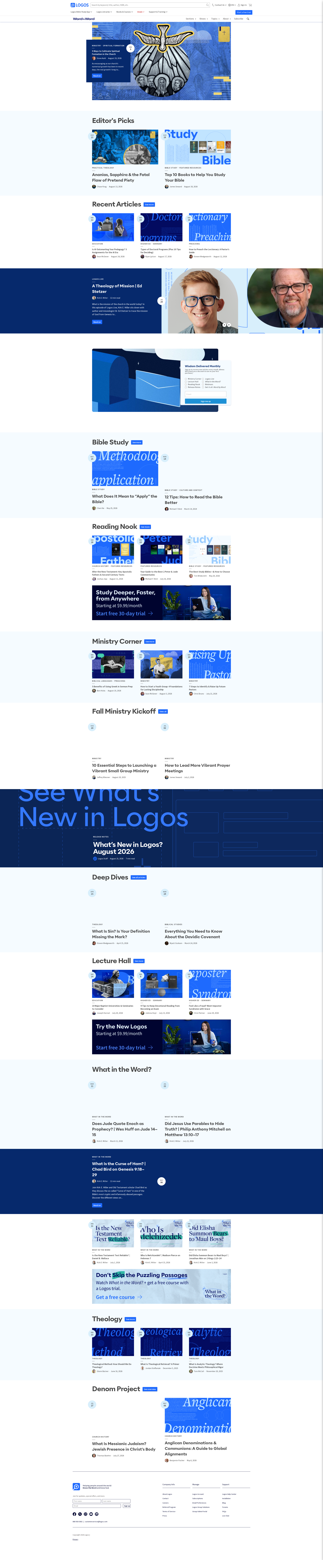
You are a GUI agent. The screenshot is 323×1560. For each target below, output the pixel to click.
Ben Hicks (101, 690)
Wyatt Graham (176, 943)
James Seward (176, 186)
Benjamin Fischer (177, 1460)
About (226, 18)
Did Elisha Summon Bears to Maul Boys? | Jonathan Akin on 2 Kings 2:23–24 (208, 1257)
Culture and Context (190, 490)
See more (149, 204)
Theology (97, 924)
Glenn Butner (103, 1371)
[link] (248, 18)
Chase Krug (102, 186)
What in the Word (101, 1116)
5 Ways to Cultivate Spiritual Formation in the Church (106, 53)
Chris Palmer (199, 1013)
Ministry (96, 46)
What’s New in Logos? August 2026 (128, 848)
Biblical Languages (102, 681)
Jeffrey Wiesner (103, 777)
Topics (214, 18)
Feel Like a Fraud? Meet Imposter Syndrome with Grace (205, 1007)
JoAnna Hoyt (151, 1013)
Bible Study (171, 167)
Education (97, 244)
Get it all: (215, 387)
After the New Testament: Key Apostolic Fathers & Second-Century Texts (112, 573)
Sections (190, 18)
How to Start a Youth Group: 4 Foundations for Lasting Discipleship (161, 688)
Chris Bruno (199, 693)
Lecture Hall (193, 382)
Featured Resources (190, 167)
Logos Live (98, 279)
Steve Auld (101, 58)
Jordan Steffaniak (152, 1368)
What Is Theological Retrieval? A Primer (160, 1364)
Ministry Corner (194, 379)
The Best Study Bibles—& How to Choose (209, 571)
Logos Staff (103, 858)
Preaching (194, 244)
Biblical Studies (173, 924)
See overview (150, 1389)
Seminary (157, 244)
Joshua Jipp (102, 579)
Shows (202, 18)
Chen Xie (100, 508)
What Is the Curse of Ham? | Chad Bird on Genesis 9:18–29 (119, 1169)
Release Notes (194, 387)
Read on (97, 75)
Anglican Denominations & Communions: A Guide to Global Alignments (196, 1448)
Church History (100, 566)
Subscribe (238, 18)
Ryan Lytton (150, 256)
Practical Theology (103, 167)
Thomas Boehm (104, 1455)
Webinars (209, 384)
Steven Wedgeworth (202, 256)
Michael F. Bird (176, 509)
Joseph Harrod (103, 1013)
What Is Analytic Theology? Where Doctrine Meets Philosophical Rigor (206, 1366)
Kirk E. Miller (102, 298)
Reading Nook (194, 384)
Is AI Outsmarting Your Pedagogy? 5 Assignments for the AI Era (109, 251)
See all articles (138, 877)
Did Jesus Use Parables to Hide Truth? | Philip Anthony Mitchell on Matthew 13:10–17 (198, 1129)
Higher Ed (146, 244)
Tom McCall (199, 1371)
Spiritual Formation (113, 46)
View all (163, 711)
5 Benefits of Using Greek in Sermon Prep (112, 686)
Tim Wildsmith (200, 576)
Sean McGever (103, 256)
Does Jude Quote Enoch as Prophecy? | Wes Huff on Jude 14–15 (124, 1129)
